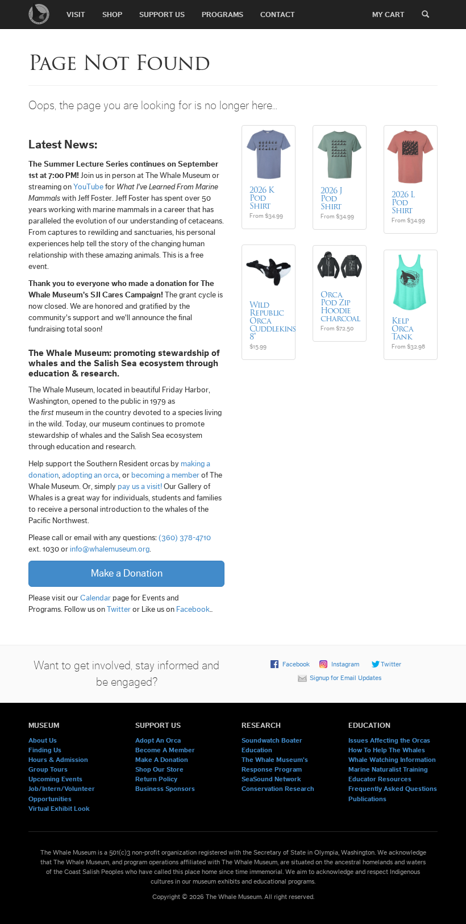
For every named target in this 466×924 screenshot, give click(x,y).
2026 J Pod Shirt (331, 198)
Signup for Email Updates (345, 677)
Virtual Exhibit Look (59, 808)
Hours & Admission (58, 759)
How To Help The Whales (386, 750)
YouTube (88, 187)
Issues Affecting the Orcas (389, 740)
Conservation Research (278, 788)
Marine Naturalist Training (388, 769)
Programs (222, 14)
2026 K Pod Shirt (261, 198)
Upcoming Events (55, 779)
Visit (75, 14)
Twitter (119, 610)
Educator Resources (379, 779)
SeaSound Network (271, 779)
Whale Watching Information (392, 759)
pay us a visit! (140, 487)
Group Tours (48, 769)
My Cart (388, 14)
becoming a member (165, 475)
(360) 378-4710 (185, 538)
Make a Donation (127, 573)
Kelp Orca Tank (402, 328)
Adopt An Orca (158, 740)
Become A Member (165, 750)
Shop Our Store (159, 769)
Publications (367, 798)
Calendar (95, 598)
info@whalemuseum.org (109, 549)
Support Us (162, 14)
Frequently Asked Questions (392, 788)
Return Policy (156, 779)
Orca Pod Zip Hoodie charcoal (340, 306)
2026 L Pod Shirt (403, 202)
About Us (42, 740)
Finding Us (44, 750)
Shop (112, 14)
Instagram (345, 664)
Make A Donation (161, 759)
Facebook (193, 610)
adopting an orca (90, 475)
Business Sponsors (165, 788)
